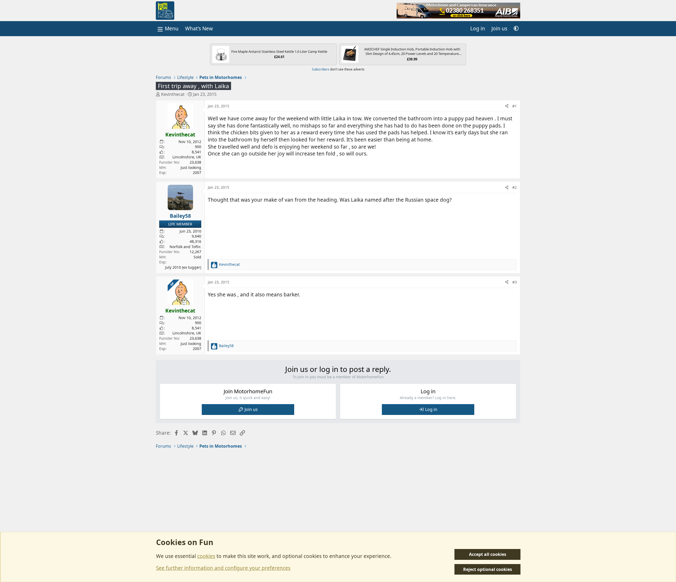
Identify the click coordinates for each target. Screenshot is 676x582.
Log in (431, 409)
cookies (206, 556)
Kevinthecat (173, 94)
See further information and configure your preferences (223, 568)
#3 (514, 282)
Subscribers (320, 69)
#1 (514, 105)
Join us (251, 409)
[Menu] (167, 28)
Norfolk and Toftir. (185, 246)
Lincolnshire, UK (186, 156)
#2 (514, 187)
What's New (199, 28)
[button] (516, 28)
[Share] (506, 106)
